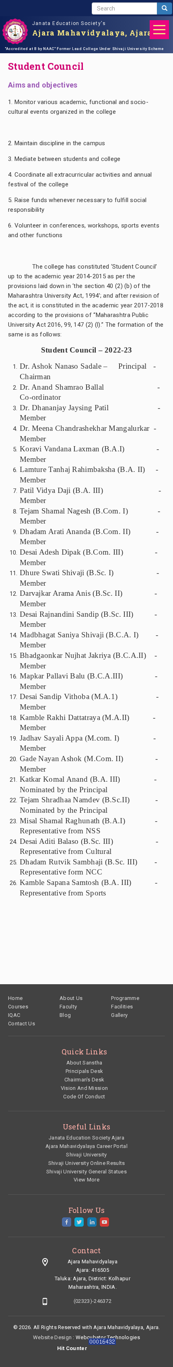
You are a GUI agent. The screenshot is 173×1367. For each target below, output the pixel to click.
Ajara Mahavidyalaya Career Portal (86, 1146)
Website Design (52, 1337)
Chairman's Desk (84, 1080)
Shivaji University (86, 1155)
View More (86, 1180)
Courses (18, 1007)
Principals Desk (84, 1071)
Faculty (68, 1007)
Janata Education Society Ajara (86, 1138)
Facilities (122, 1007)
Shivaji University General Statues (86, 1172)
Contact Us (21, 1024)
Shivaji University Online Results (86, 1163)
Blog (65, 1015)
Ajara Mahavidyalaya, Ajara (92, 33)
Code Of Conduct (84, 1097)
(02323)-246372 (92, 1301)
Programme (125, 998)
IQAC (14, 1015)
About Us (71, 998)
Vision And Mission (84, 1088)
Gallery (119, 1015)
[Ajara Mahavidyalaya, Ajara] (15, 31)
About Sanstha (84, 1063)
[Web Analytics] (102, 1348)
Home (15, 998)
